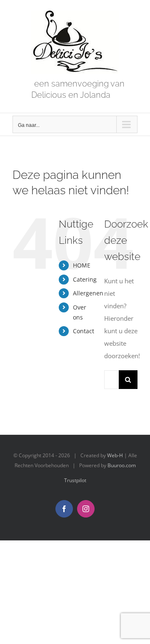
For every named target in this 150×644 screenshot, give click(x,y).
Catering (85, 279)
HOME (81, 265)
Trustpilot (75, 480)
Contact (83, 331)
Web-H (115, 455)
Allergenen (88, 293)
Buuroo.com (122, 465)
